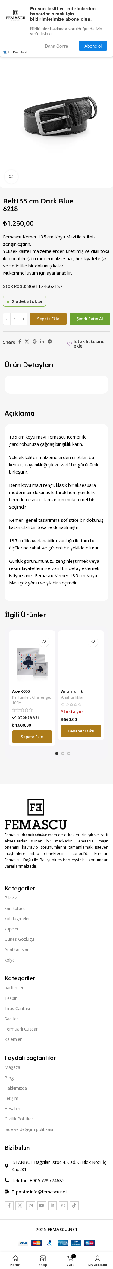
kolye (10, 960)
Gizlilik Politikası (20, 1119)
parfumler (14, 987)
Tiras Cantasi (17, 1008)
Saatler (11, 1019)
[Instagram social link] (30, 1205)
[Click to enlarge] (11, 177)
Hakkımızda (16, 1088)
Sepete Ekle (48, 318)
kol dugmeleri (18, 918)
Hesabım (13, 1108)
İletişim (11, 1098)
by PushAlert (17, 51)
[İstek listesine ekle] (44, 641)
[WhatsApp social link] (63, 1205)
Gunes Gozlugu (19, 939)
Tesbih (11, 998)
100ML (18, 702)
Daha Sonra (59, 45)
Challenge (41, 697)
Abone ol (94, 45)
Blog (9, 1078)
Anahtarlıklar (72, 697)
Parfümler (21, 697)
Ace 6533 (21, 691)
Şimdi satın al (90, 318)
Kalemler (13, 1039)
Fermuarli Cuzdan (22, 1029)
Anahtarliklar (17, 949)
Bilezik (11, 898)
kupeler (12, 929)
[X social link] (27, 342)
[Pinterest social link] (35, 342)
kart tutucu (15, 908)
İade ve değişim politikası (29, 1129)
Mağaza (12, 1067)
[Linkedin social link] (42, 342)
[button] (32, 736)
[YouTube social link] (41, 1205)
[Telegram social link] (50, 342)
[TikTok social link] (74, 1205)
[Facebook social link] (20, 342)
